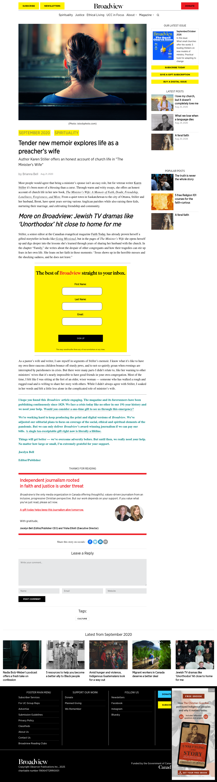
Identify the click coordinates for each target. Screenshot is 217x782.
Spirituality (67, 133)
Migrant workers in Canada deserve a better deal (148, 674)
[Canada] (166, 767)
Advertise (23, 708)
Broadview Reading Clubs (32, 743)
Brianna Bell (30, 174)
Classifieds (24, 726)
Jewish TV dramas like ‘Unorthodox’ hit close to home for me (194, 676)
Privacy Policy (26, 720)
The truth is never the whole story (185, 177)
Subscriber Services (29, 697)
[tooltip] (90, 541)
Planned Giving (73, 703)
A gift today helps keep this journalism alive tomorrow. (52, 509)
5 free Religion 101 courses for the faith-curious (185, 198)
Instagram (116, 708)
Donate (69, 697)
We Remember (73, 708)
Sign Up (80, 338)
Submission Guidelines (30, 714)
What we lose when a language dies (186, 117)
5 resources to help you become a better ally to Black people (65, 674)
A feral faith (182, 135)
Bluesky (115, 714)
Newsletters (117, 697)
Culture (82, 619)
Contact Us (24, 737)
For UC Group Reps (29, 703)
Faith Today (98, 234)
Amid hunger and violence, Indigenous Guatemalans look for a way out (107, 676)
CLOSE (211, 690)
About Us (23, 731)
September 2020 (34, 133)
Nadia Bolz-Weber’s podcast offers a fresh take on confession (20, 676)
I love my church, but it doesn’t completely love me (186, 99)
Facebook (117, 703)
